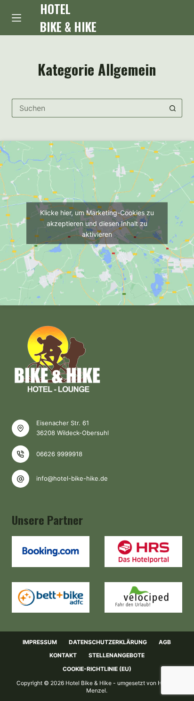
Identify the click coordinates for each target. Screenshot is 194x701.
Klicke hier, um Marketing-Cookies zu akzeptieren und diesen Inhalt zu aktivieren (97, 223)
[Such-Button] (172, 108)
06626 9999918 (59, 454)
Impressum (40, 642)
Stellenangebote (117, 655)
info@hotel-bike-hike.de (72, 478)
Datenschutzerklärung (108, 642)
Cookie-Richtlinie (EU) (97, 668)
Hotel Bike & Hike (68, 17)
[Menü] (16, 18)
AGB (165, 642)
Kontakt (63, 655)
